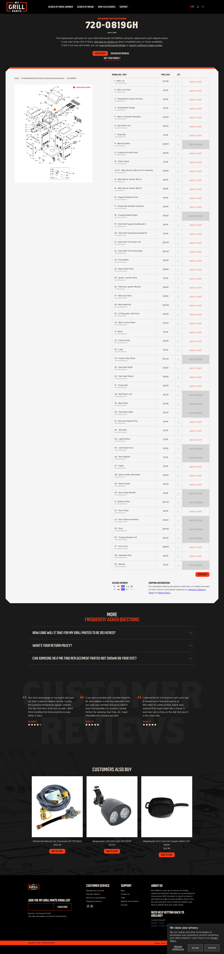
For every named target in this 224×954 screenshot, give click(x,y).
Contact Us (125, 894)
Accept (195, 947)
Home (17, 78)
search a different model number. (146, 45)
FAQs (123, 898)
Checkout (202, 574)
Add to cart (57, 851)
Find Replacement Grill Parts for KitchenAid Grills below (43, 78)
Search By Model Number (60, 8)
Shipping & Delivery (94, 901)
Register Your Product (130, 901)
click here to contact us (106, 41)
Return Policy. (164, 592)
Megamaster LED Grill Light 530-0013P (111, 841)
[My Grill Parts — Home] (16, 8)
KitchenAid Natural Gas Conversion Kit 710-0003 (57, 841)
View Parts (100, 53)
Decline (212, 947)
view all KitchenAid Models (112, 45)
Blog (123, 890)
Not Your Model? (112, 58)
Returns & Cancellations (96, 898)
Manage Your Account (95, 890)
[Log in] (198, 8)
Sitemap (157, 943)
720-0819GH (71, 78)
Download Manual (120, 53)
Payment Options (93, 894)
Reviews (124, 905)
